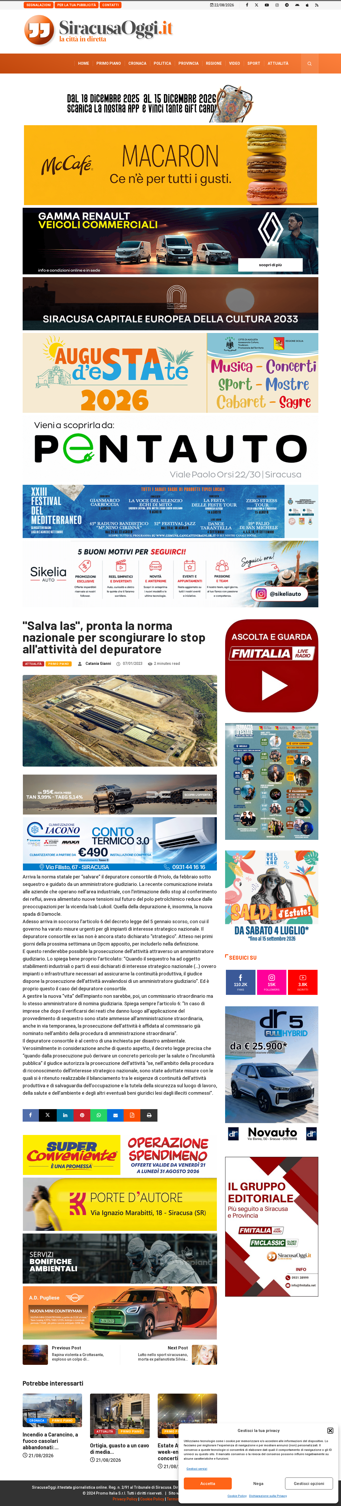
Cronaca (137, 63)
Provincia (188, 63)
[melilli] (271, 781)
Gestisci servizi (196, 1469)
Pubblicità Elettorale (265, 83)
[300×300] (271, 896)
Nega (258, 1483)
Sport (253, 63)
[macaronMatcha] (170, 165)
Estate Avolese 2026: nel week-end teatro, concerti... (119, 1451)
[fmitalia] (170, 511)
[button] (330, 1430)
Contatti (110, 5)
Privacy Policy (125, 1499)
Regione (214, 63)
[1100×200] (170, 303)
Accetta (207, 1483)
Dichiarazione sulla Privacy (268, 1496)
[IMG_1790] (170, 448)
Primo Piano (108, 63)
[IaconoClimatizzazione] (120, 843)
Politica (162, 63)
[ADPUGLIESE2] (120, 1312)
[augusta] (170, 372)
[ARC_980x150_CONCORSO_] (170, 102)
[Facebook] (247, 5)
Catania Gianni (98, 663)
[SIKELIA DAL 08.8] (170, 573)
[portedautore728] (120, 1204)
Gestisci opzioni (309, 1483)
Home (83, 63)
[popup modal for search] (309, 64)
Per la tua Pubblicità (76, 5)
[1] (271, 1226)
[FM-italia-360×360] (271, 665)
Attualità (278, 63)
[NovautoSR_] (271, 1075)
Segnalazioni (38, 5)
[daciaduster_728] (120, 794)
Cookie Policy (237, 1496)
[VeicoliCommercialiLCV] (170, 240)
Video (234, 63)
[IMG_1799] (120, 1154)
